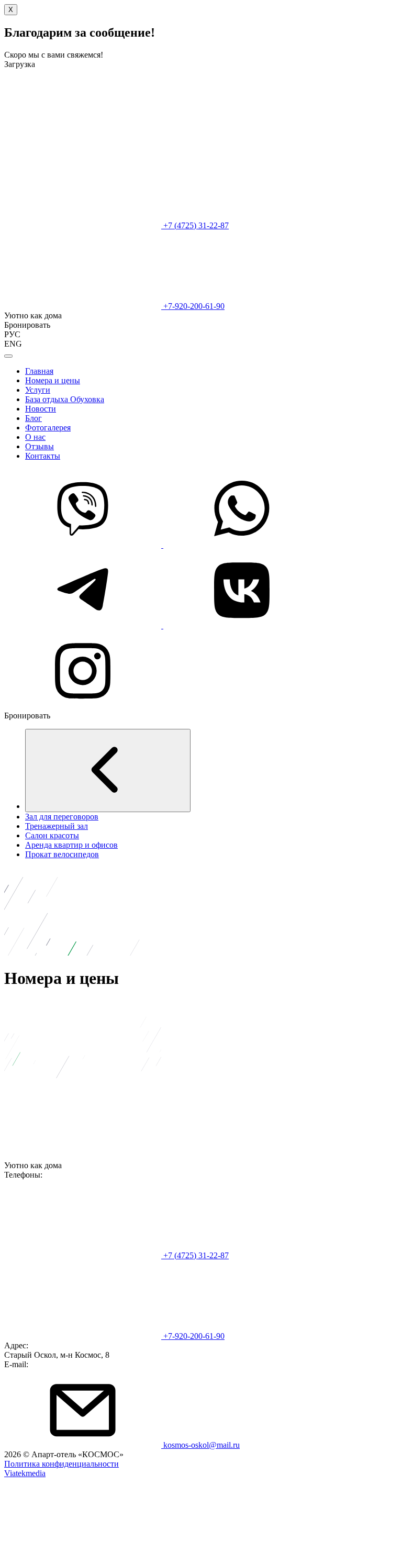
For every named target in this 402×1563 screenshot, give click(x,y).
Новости (40, 408)
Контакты (42, 455)
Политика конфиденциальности (61, 1463)
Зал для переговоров (61, 816)
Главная (39, 371)
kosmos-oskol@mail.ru (200, 1444)
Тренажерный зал (56, 826)
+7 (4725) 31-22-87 (195, 225)
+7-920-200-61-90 (193, 306)
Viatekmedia (25, 1473)
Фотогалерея (48, 427)
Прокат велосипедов (62, 854)
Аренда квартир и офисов (71, 844)
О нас (35, 437)
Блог (33, 418)
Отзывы (39, 446)
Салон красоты (52, 835)
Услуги (37, 389)
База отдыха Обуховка (64, 399)
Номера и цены (52, 380)
